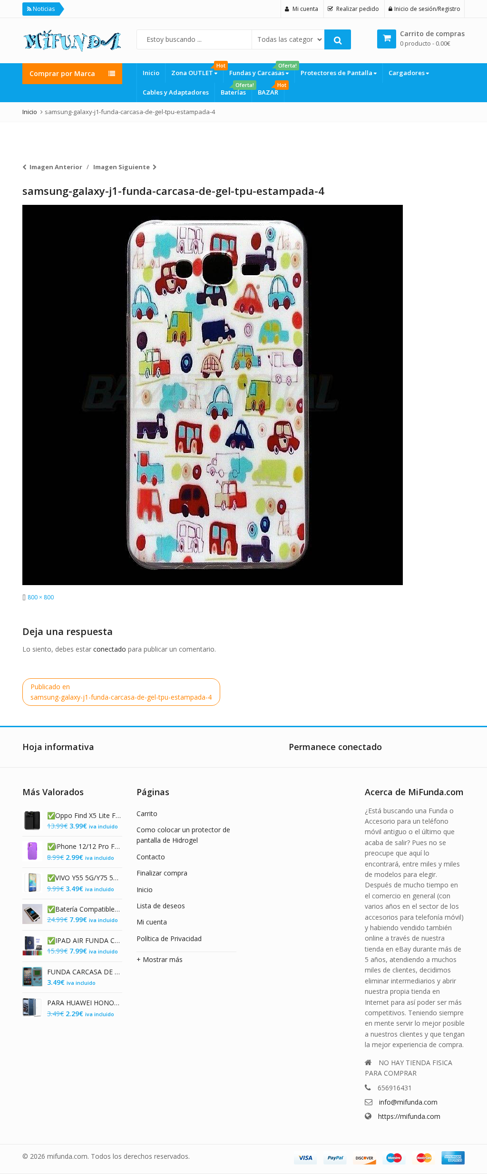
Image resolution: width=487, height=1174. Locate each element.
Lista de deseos (160, 905)
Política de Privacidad (169, 938)
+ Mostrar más (159, 959)
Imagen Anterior (55, 167)
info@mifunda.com (408, 1102)
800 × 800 (41, 597)
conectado (109, 649)
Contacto (150, 856)
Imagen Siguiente (121, 167)
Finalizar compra (161, 872)
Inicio (151, 72)
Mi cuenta (151, 921)
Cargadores (407, 72)
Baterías (236, 89)
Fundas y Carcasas (261, 70)
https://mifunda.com (409, 1116)
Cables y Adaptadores (176, 92)
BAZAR (271, 89)
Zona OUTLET (197, 70)
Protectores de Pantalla (337, 72)
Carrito (146, 813)
